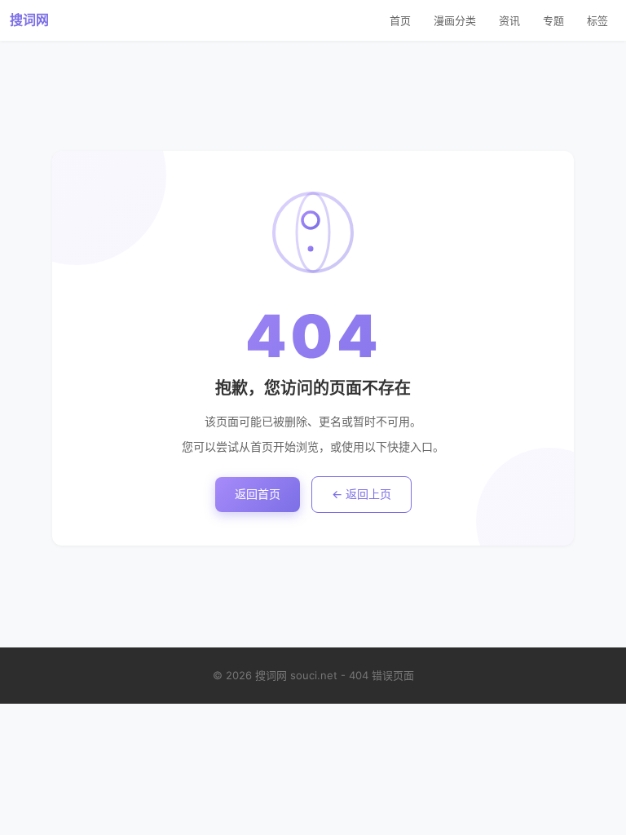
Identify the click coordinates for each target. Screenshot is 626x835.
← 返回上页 (361, 494)
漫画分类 (455, 20)
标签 (597, 20)
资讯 (509, 20)
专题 (553, 20)
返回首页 (257, 494)
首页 (400, 20)
